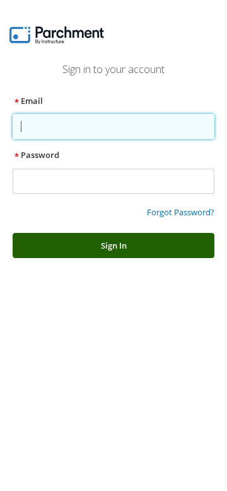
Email (32, 100)
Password (40, 155)
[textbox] (113, 126)
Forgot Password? (180, 212)
